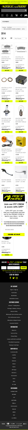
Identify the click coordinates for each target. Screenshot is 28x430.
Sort (11, 38)
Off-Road (14, 369)
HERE (15, 272)
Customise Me (14, 352)
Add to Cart (7, 70)
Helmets (14, 360)
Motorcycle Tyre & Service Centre (14, 314)
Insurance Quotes (14, 323)
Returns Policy (14, 311)
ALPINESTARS (14, 391)
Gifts (14, 381)
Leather (14, 355)
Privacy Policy (14, 336)
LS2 (14, 397)
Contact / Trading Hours (14, 305)
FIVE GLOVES (14, 406)
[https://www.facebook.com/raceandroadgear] (10, 278)
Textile (14, 358)
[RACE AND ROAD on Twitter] (13, 278)
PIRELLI (14, 403)
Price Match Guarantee (14, 342)
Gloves (14, 363)
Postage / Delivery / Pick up (14, 308)
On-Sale (14, 384)
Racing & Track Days (14, 345)
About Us (14, 330)
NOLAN (14, 409)
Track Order (14, 292)
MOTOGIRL (14, 400)
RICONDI (14, 394)
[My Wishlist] (7, 15)
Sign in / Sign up (14, 289)
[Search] (25, 10)
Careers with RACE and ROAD (14, 339)
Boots (14, 366)
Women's (14, 372)
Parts (14, 378)
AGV (14, 415)
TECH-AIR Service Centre (14, 317)
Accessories (14, 375)
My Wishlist (14, 295)
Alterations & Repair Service (14, 320)
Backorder (7, 255)
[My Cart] (16, 15)
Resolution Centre (14, 298)
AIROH (14, 412)
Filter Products (5, 21)
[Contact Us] (21, 17)
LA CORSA (14, 418)
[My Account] (11, 17)
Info (9, 68)
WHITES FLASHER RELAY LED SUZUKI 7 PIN (20, 89)
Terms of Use (14, 333)
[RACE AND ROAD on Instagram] (16, 278)
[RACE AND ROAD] (14, 6)
